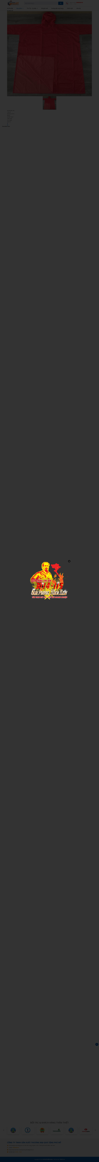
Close (69, 561)
